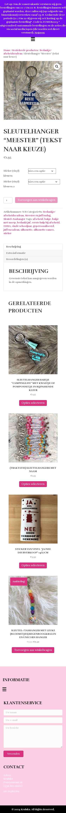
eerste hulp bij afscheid (45, 222)
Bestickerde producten (25, 50)
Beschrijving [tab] (13, 246)
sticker (7, 233)
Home (7, 50)
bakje (47, 219)
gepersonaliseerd (43, 226)
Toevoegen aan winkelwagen (36, 200)
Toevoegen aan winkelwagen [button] (33, 650)
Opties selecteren (33, 403)
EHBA (7, 226)
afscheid (38, 219)
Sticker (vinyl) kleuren (11, 173)
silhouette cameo (44, 229)
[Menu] (33, 39)
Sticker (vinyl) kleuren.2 (11, 184)
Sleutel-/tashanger (14, 219)
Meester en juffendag (38, 215)
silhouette (26, 229)
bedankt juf (24, 222)
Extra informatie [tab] (16, 253)
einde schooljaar (22, 226)
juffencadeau (11, 229)
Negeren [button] (39, 32)
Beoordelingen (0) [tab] (17, 259)
